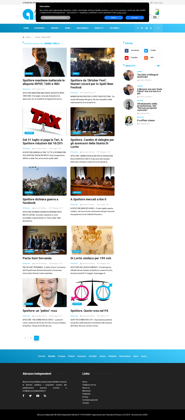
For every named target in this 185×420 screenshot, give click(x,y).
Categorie (39, 28)
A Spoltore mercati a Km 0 (88, 199)
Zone (67, 28)
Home (26, 28)
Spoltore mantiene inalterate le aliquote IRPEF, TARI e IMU (44, 82)
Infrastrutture (125, 356)
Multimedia (82, 28)
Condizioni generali (90, 400)
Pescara (27, 89)
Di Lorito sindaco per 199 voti (90, 258)
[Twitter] (142, 28)
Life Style (77, 192)
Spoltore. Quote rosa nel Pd (89, 310)
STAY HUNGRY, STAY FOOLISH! (148, 75)
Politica (29, 73)
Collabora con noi (89, 385)
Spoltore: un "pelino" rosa (40, 310)
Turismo (41, 356)
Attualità (29, 251)
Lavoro (144, 356)
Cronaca (61, 356)
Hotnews (114, 28)
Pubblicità (86, 394)
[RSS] (151, 28)
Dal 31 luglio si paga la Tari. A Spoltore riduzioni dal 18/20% (43, 141)
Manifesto (86, 391)
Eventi (76, 73)
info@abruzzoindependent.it (34, 391)
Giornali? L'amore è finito (147, 119)
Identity (99, 28)
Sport (136, 356)
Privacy (85, 397)
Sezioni (54, 28)
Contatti (85, 403)
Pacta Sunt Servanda (37, 258)
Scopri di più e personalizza (55, 18)
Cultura (140, 71)
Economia (29, 133)
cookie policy (121, 13)
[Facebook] (138, 28)
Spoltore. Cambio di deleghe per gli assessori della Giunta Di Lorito (92, 143)
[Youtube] (146, 28)
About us (86, 388)
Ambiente (112, 356)
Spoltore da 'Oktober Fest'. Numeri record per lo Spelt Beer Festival (92, 84)
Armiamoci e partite (147, 103)
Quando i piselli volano (149, 89)
